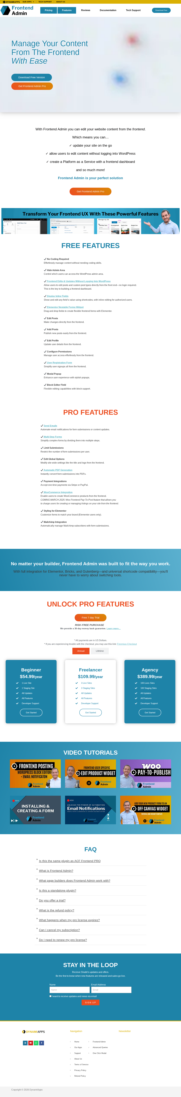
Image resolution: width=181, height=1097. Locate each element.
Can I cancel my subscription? (59, 930)
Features (67, 10)
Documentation (108, 10)
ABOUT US (60, 2)
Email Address (98, 984)
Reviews (85, 10)
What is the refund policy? (56, 910)
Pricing (48, 10)
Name (52, 984)
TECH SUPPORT (45, 2)
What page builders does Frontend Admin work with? (74, 880)
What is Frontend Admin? (56, 870)
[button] (90, 861)
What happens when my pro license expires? (69, 920)
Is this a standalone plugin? (57, 890)
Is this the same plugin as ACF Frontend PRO (70, 860)
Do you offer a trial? (52, 900)
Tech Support (133, 10)
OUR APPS (27, 2)
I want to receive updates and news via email (74, 996)
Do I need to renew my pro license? (63, 939)
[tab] (81, 651)
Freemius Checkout (127, 644)
